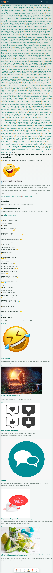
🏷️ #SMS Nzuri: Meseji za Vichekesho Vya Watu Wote (20, 50)
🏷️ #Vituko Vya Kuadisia (32, 136)
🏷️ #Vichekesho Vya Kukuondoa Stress (22, 71)
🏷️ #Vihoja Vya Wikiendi (37, 106)
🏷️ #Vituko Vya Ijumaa (18, 130)
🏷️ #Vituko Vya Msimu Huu (12, 146)
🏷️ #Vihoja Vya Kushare (45, 98)
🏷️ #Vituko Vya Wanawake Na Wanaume (20, 149)
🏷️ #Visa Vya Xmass (21, 128)
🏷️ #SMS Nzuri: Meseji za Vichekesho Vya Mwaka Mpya (22, 42)
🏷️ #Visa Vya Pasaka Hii (18, 123)
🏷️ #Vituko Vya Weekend (29, 151)
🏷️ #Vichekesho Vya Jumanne (42, 60)
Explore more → (5, 323)
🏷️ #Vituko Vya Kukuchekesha (38, 139)
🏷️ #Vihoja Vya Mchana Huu (34, 100)
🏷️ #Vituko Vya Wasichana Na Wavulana (40, 149)
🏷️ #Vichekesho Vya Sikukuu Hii (41, 77)
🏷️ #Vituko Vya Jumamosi (18, 131)
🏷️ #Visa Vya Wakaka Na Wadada (24, 125)
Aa (44, 1)
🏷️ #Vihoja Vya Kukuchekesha (37, 95)
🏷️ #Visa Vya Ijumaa (44, 107)
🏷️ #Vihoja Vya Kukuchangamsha (22, 95)
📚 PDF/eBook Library (26, 196)
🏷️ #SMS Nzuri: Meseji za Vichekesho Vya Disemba (34, 10)
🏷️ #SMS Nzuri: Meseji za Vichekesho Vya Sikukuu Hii (27, 44)
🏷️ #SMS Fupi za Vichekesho (41, 7)
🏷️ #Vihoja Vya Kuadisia (32, 92)
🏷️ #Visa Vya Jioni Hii (14, 109)
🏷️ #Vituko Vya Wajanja (37, 147)
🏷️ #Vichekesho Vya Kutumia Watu (29, 74)
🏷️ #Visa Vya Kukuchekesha (30, 117)
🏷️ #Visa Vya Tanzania (42, 123)
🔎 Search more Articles (15, 196)
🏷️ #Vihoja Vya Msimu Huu (7, 101)
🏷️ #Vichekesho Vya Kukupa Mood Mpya (42, 71)
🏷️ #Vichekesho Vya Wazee (28, 82)
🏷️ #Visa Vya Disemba (33, 107)
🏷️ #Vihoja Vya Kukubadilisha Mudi (39, 93)
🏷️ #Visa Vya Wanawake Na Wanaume (42, 125)
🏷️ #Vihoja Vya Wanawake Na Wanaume (16, 104)
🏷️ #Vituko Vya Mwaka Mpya (26, 146)
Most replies (13, 215)
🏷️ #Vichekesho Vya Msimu (29, 76)
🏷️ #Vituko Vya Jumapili (43, 131)
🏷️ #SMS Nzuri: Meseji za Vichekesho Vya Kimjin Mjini (38, 21)
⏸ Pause (9, 181)
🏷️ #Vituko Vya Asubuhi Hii (33, 128)
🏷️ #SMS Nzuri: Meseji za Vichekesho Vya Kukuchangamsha (32, 29)
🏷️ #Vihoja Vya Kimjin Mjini (33, 90)
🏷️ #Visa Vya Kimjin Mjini (44, 112)
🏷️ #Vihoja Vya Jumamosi (19, 87)
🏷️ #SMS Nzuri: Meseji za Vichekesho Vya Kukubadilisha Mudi (25, 28)
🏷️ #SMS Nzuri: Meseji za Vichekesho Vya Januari (32, 12)
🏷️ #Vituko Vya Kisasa (46, 135)
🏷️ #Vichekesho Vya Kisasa (28, 64)
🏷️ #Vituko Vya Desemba (46, 128)
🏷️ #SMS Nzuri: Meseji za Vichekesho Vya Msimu (21, 40)
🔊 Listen (3, 181)
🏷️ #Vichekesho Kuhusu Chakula (11, 56)
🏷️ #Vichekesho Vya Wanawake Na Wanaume (21, 80)
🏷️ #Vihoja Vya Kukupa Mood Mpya (38, 96)
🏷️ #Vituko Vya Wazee (17, 151)
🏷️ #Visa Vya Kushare (34, 120)
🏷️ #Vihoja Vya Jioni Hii (45, 85)
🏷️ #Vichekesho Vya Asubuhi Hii (26, 56)
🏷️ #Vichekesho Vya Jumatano (21, 61)
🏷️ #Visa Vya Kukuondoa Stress (12, 119)
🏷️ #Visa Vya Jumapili (10, 111)
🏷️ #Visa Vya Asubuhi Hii (10, 107)
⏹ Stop (20, 181)
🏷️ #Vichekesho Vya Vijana (20, 79)
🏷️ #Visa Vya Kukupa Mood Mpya (28, 119)
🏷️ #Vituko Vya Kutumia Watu (11, 144)
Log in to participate (6, 214)
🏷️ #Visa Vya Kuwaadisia (9, 122)
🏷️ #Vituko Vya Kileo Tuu (21, 135)
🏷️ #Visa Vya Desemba (22, 107)
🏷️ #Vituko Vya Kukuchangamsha (22, 139)
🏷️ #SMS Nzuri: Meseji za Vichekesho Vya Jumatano (31, 17)
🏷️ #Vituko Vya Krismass (20, 136)
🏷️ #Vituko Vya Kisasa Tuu (7, 136)
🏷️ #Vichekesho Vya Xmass (20, 84)
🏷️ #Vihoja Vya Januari (34, 85)
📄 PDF (2, 183)
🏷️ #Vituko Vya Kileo (9, 135)
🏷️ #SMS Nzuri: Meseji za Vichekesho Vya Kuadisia (36, 24)
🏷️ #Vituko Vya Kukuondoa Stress (21, 141)
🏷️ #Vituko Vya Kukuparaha (23, 143)
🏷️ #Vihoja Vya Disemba (11, 85)
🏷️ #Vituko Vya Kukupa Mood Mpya (38, 141)
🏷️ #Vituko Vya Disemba (7, 130)
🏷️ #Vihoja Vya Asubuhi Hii (33, 84)
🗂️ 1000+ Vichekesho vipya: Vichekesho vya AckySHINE (14, 5)
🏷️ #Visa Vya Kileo (22, 112)
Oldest (8, 215)
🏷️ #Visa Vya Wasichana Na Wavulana (10, 127)
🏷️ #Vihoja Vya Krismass (20, 92)
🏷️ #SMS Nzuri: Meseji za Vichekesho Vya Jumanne (31, 15)
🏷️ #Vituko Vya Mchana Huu (39, 144)
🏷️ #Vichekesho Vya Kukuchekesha (35, 69)
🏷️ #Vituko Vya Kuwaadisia (25, 144)
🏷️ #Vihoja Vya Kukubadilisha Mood (22, 93)
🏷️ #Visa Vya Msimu (33, 122)
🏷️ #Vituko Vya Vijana (26, 147)
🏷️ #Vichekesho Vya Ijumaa (20, 58)
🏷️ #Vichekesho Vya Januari (34, 58)
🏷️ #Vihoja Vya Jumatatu (18, 88)
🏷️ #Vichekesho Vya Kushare (13, 74)
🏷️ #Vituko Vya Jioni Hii (41, 130)
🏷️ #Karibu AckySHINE (34, 5)
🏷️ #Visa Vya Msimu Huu (44, 122)
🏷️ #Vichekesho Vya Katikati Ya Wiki (20, 63)
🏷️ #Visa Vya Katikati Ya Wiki (10, 112)
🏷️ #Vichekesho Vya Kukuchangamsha (17, 69)
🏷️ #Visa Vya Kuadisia (37, 114)
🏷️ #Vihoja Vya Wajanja (35, 103)
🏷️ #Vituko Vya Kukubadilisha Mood (24, 138)
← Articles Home (5, 196)
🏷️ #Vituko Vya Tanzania (14, 147)
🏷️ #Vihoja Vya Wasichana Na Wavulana (36, 104)
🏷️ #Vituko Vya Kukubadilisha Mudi (41, 138)
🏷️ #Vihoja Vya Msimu (46, 100)
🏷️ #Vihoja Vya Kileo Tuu (21, 90)
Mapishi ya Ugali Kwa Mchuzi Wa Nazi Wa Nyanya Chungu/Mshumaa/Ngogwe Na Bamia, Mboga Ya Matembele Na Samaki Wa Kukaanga (25, 554)
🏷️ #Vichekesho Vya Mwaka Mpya (9, 77)
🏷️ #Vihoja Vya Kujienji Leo (44, 92)
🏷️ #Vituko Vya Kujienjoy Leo (8, 138)
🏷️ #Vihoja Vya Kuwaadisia (20, 100)
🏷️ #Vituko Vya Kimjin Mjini (34, 135)
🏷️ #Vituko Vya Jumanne (30, 131)
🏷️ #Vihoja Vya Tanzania (12, 103)
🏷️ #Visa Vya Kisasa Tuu (15, 114)
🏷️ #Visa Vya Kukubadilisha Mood (15, 115)
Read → (2, 365)
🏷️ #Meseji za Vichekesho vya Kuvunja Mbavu (22, 7)
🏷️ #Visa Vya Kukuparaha (9, 120)
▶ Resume (14, 181)
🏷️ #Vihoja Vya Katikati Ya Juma (32, 88)
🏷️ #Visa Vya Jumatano (22, 111)
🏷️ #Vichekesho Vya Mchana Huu (14, 76)
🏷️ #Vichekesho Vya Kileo (35, 63)
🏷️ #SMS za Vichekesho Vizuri (36, 53)
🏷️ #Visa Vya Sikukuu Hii (30, 123)
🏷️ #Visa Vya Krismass (26, 114)
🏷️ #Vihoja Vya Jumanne (32, 87)
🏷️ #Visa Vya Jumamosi (37, 109)
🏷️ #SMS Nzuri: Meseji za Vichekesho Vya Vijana (27, 45)
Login (50, 1)
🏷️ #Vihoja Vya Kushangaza (32, 98)
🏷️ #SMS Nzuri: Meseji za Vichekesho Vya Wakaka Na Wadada (28, 47)
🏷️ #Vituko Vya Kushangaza (37, 143)
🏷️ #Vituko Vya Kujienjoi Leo (45, 136)
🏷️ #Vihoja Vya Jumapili (44, 87)
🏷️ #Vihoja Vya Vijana (23, 103)
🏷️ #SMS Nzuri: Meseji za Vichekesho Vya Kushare (18, 37)
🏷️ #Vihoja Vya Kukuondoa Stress (21, 96)
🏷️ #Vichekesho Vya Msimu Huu (44, 76)
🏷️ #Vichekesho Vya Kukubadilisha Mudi (29, 68)
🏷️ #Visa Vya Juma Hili (26, 109)
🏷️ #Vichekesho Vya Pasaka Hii (25, 77)
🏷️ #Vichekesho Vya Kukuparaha (28, 72)
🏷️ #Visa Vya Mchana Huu (21, 122)
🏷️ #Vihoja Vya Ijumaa (22, 85)
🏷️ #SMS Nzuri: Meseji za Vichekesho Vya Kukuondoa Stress (20, 32)
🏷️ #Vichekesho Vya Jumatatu (36, 61)
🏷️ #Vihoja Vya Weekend (25, 106)
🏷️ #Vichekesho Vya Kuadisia (21, 66)
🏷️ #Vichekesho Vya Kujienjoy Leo (36, 66)
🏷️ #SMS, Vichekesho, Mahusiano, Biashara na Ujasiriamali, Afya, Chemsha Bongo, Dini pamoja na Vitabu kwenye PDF (26, 55)
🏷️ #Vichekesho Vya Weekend (42, 82)
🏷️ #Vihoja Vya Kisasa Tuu (7, 92)
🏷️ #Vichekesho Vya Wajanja (34, 79)
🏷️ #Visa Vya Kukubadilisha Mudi (32, 115)
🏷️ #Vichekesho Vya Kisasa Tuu (42, 64)
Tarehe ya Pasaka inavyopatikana (10, 395)
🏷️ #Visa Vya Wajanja (11, 125)
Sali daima (3, 480)
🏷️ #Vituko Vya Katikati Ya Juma (32, 133)
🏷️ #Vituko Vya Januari (29, 130)
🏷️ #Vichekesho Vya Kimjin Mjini (13, 64)
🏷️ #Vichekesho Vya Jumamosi (27, 60)
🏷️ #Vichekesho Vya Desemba (41, 56)
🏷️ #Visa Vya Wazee (36, 127)
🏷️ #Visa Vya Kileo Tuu (32, 112)
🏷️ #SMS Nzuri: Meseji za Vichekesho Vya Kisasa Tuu (38, 23)
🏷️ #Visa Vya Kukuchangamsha (15, 117)
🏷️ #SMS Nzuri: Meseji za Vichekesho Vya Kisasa (13, 23)
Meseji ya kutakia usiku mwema (9, 430)
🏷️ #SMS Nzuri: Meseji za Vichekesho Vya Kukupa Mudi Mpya (34, 34)
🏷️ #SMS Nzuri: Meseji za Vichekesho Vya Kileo (36, 20)
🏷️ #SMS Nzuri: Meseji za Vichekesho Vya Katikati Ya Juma (33, 18)
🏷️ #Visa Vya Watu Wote (25, 127)
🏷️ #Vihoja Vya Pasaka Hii (34, 101)
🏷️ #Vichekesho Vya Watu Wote (13, 82)
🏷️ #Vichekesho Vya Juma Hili (12, 60)
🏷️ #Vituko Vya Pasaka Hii (40, 146)
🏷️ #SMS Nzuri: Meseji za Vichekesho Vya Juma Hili (30, 13)
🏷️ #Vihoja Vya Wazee (13, 106)
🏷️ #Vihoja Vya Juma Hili (7, 87)
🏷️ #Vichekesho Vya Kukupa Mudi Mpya (10, 72)
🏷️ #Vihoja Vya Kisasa (45, 90)
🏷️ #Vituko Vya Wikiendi (42, 151)
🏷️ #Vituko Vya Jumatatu (18, 133)
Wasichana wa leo (6, 358)
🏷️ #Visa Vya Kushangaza (22, 120)
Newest (5, 215)
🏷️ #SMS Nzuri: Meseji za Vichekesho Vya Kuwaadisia (20, 39)
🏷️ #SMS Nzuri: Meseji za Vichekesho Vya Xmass (17, 53)
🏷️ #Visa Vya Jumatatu (33, 111)
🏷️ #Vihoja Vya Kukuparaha (19, 98)
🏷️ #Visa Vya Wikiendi (10, 128)
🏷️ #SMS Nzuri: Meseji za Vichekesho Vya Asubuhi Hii (32, 9)
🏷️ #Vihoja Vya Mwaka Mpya (21, 101)
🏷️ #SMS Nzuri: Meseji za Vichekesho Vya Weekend (19, 52)
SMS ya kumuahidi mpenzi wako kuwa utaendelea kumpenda (18, 519)
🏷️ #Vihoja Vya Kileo (9, 90)
